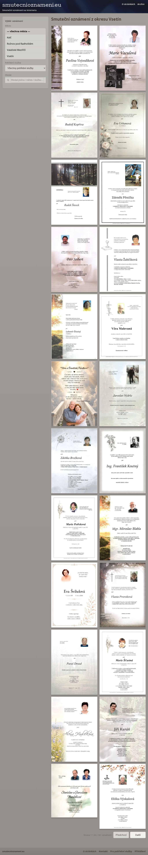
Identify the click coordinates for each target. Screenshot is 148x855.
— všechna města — (18, 31)
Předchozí (121, 835)
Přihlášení (140, 851)
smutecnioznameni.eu (31, 5)
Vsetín (10, 56)
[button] (74, 58)
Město (8, 25)
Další (138, 835)
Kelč (9, 37)
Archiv (141, 4)
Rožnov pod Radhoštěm (20, 43)
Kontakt (103, 851)
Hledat (8, 75)
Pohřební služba (13, 62)
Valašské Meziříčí (16, 50)
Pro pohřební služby (121, 851)
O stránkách (128, 4)
